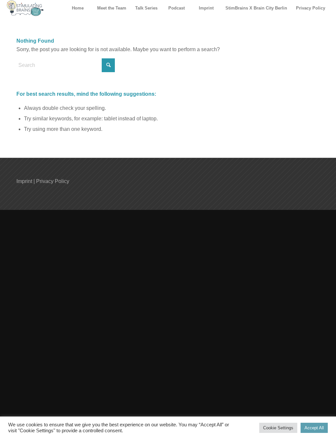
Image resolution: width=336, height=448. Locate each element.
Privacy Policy (310, 8)
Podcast (176, 8)
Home (78, 8)
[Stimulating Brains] (25, 8)
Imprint (206, 8)
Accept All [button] (314, 427)
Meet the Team (111, 8)
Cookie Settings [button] (278, 427)
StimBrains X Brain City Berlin (256, 8)
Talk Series (146, 8)
